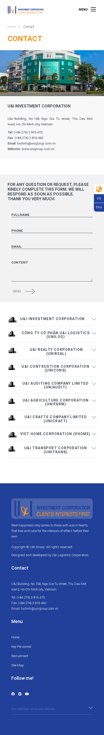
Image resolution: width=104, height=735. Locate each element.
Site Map (17, 665)
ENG (99, 207)
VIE (99, 198)
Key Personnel (21, 646)
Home (12, 27)
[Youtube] (27, 694)
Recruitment (19, 656)
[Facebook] (13, 694)
